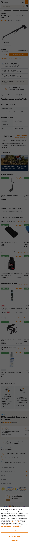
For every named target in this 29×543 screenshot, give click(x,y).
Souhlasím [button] (14, 531)
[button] (4, 525)
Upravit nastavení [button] (14, 536)
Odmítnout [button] (14, 540)
